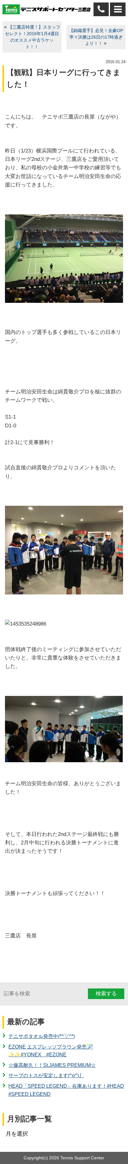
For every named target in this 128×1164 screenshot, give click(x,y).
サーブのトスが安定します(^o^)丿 (46, 1075)
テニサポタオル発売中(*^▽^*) (41, 1036)
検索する (106, 994)
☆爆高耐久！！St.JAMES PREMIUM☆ (52, 1065)
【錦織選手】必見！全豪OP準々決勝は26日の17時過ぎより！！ (96, 37)
